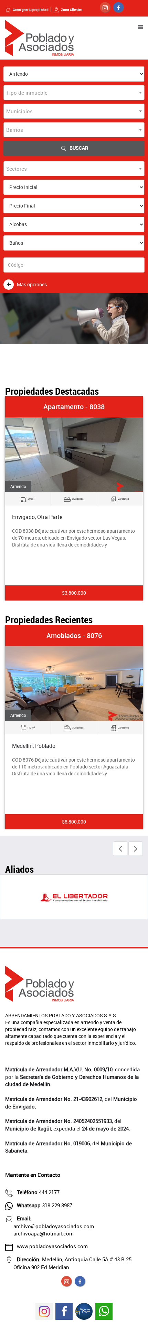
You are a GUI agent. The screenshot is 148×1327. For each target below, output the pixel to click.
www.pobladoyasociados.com (52, 1246)
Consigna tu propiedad (31, 9)
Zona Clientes (71, 9)
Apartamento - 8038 (74, 406)
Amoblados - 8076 (74, 635)
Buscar (79, 148)
